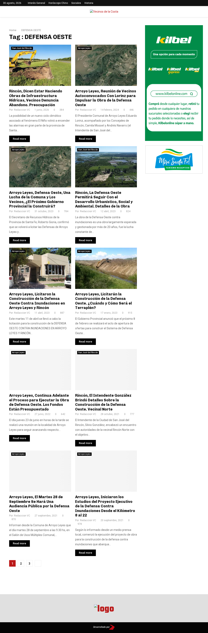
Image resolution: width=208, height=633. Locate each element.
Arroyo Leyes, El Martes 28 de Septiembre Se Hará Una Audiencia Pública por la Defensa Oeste (39, 504)
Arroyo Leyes (84, 48)
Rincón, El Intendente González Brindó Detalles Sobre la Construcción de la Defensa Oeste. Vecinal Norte (103, 402)
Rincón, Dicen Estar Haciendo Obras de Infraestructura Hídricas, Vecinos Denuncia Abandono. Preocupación (35, 98)
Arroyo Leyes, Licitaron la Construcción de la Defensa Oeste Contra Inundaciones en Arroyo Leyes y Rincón (37, 301)
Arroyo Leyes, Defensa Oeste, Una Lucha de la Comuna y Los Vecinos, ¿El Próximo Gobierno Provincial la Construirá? (39, 199)
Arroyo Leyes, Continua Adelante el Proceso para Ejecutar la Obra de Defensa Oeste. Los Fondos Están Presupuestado (39, 402)
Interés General (36, 3)
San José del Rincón (22, 48)
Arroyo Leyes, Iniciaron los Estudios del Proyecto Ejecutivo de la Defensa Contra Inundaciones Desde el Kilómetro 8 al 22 (105, 506)
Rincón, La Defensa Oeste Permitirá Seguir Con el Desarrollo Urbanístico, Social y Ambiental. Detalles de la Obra (104, 199)
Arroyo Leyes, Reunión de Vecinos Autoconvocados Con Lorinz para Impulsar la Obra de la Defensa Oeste (105, 98)
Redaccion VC (22, 109)
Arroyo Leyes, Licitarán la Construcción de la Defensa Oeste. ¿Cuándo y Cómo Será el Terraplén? (103, 301)
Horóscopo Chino (58, 3)
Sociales (76, 3)
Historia (88, 3)
